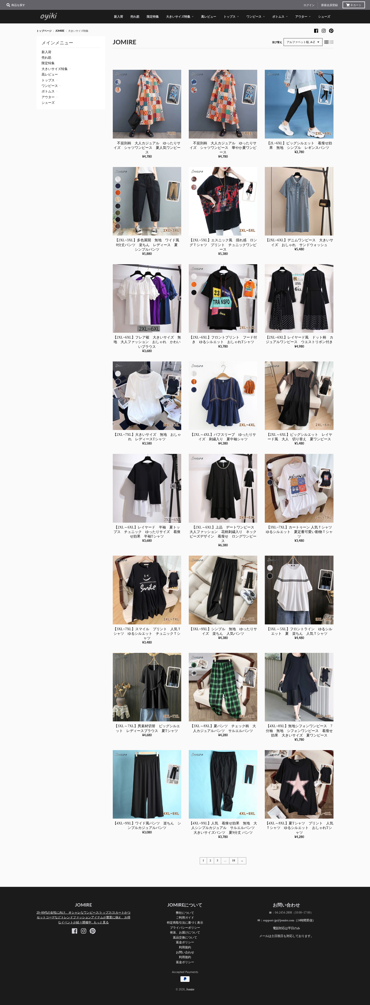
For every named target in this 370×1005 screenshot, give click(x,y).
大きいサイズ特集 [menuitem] (178, 16)
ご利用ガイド (185, 917)
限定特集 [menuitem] (153, 16)
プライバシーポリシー (185, 927)
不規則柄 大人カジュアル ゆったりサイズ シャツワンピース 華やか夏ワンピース (223, 147)
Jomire (59, 30)
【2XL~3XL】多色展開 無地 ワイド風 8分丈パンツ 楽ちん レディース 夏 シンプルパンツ (149, 244)
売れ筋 (46, 57)
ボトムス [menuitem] (278, 16)
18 (233, 860)
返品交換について (185, 937)
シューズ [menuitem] (324, 16)
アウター (48, 97)
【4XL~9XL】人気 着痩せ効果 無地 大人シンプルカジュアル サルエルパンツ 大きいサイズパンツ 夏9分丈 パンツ (223, 827)
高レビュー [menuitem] (208, 16)
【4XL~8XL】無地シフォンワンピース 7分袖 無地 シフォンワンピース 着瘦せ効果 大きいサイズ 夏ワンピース (299, 730)
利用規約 (185, 947)
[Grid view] (326, 42)
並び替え (277, 42)
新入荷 (46, 52)
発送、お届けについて (185, 932)
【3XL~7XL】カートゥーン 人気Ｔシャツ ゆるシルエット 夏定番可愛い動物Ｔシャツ (301, 531)
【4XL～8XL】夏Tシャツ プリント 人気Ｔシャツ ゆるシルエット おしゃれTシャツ (299, 827)
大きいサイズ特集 (55, 69)
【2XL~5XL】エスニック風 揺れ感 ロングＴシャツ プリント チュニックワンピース (223, 244)
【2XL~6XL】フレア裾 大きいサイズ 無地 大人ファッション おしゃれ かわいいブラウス (147, 342)
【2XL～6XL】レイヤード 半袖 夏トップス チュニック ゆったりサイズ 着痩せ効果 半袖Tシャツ (147, 531)
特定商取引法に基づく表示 (185, 922)
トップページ (44, 30)
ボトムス (48, 91)
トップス (48, 80)
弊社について (185, 913)
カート (356, 5)
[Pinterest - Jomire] (331, 30)
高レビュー (50, 74)
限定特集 (48, 63)
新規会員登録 (329, 5)
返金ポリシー (185, 942)
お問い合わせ (185, 952)
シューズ (48, 103)
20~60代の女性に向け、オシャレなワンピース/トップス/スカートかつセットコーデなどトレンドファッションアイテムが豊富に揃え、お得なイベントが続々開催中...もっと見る (83, 917)
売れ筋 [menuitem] (134, 16)
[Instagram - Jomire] (323, 30)
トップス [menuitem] (230, 16)
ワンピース (50, 86)
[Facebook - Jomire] (316, 30)
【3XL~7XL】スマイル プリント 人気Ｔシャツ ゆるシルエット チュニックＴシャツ (147, 633)
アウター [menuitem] (301, 16)
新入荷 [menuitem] (118, 16)
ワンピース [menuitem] (254, 16)
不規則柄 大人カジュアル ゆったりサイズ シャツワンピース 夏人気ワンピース (147, 147)
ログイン (309, 5)
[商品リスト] (331, 42)
